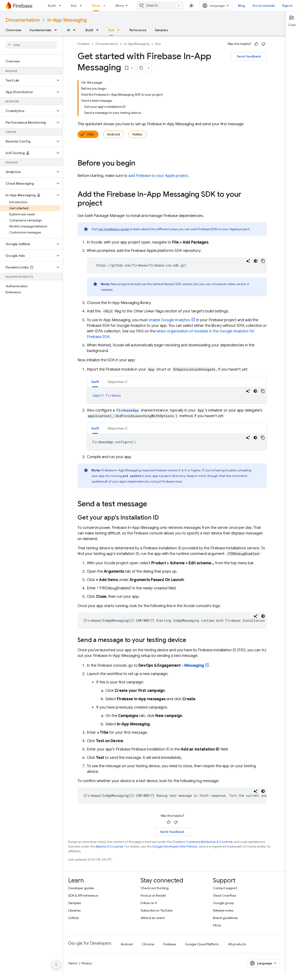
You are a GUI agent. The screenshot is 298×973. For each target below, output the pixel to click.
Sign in (287, 5)
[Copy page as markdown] (141, 68)
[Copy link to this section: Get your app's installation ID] (163, 518)
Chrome (148, 944)
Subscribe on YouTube (157, 910)
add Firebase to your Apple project (158, 175)
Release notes (223, 910)
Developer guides (81, 888)
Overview (13, 30)
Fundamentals (40, 30)
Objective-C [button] (117, 382)
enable (169, 320)
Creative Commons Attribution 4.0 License (203, 842)
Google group (223, 903)
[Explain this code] (248, 261)
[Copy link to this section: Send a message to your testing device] (191, 640)
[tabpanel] (177, 395)
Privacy (86, 963)
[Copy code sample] (263, 261)
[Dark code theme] (255, 261)
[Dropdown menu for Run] (82, 5)
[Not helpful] (263, 44)
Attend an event (153, 918)
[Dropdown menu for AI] (75, 30)
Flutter (137, 134)
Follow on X (149, 903)
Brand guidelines (225, 918)
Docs (96, 5)
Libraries (74, 910)
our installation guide (113, 229)
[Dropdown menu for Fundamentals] (57, 30)
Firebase (84, 44)
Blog (241, 5)
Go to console (263, 5)
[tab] (95, 381)
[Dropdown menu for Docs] (105, 5)
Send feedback (249, 56)
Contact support (225, 888)
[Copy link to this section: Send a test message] (151, 504)
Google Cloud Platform (202, 944)
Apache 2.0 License (109, 846)
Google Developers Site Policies (174, 846)
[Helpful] (256, 44)
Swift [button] (95, 382)
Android (113, 134)
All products (237, 944)
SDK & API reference (83, 895)
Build (52, 5)
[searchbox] (31, 45)
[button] (27, 80)
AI (68, 30)
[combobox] (160, 5)
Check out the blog (155, 888)
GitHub (73, 918)
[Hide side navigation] (56, 964)
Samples (161, 30)
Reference (137, 30)
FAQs (217, 925)
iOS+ (91, 134)
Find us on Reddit (153, 895)
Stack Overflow (224, 895)
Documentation (23, 20)
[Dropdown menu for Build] (61, 5)
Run (74, 5)
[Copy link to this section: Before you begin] (140, 163)
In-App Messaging (67, 20)
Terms (72, 963)
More (119, 5)
